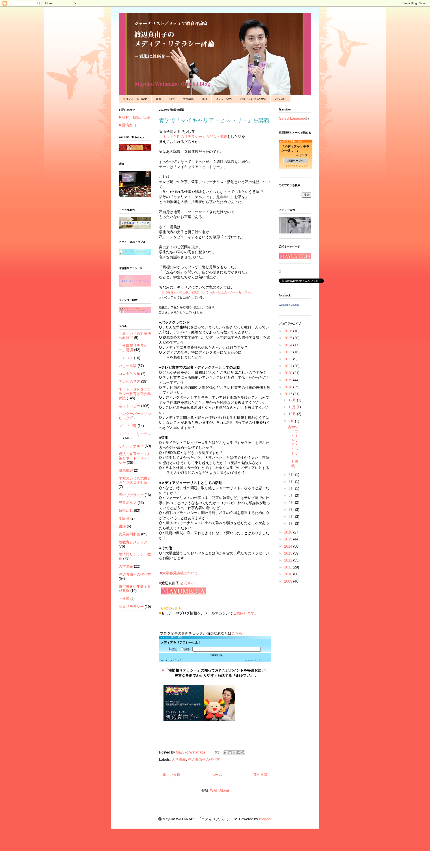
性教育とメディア (133, 542)
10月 (292, 414)
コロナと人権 (129, 374)
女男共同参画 (129, 534)
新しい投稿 (171, 775)
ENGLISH (280, 98)
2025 (288, 338)
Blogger (265, 819)
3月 (291, 510)
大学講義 (188, 99)
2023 (288, 352)
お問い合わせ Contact (253, 99)
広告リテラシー (131, 495)
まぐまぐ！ (263, 660)
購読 (174, 649)
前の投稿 (260, 775)
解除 (187, 649)
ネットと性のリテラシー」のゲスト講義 (195, 136)
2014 (288, 546)
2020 (288, 373)
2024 (288, 345)
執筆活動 (126, 510)
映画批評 (126, 470)
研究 (172, 99)
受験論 (124, 518)
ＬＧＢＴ (126, 358)
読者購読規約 (216, 655)
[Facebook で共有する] (238, 752)
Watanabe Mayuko (289, 304)
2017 (288, 394)
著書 (158, 99)
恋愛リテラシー (131, 607)
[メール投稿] (216, 752)
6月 (291, 488)
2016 (288, 532)
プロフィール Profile (135, 99)
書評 (122, 526)
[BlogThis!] (230, 752)
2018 (288, 387)
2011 (288, 567)
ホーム (216, 775)
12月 (292, 400)
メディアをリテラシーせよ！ (181, 642)
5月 (291, 495)
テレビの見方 (129, 381)
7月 (291, 482)
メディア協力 (224, 99)
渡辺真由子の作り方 (204, 759)
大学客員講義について (180, 573)
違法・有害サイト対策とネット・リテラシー (135, 458)
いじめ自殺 (128, 366)
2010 (288, 574)
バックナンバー (173, 660)
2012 (288, 560)
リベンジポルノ (131, 446)
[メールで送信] (226, 752)
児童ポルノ (128, 503)
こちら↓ (238, 633)
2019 (288, 380)
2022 (288, 359)
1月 (291, 523)
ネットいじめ (129, 406)
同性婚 (124, 598)
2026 (288, 331)
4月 (291, 502)
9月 (291, 421)
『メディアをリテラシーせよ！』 (295, 148)
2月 (291, 516)
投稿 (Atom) (219, 790)
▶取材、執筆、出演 (134, 117)
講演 (204, 99)
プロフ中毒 (128, 426)
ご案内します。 (245, 613)
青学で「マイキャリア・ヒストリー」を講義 (214, 120)
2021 (288, 366)
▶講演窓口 (127, 125)
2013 (288, 553)
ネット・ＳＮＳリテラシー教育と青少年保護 (135, 393)
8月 (291, 475)
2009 (288, 581)
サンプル (304, 155)
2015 (288, 539)
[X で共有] (234, 752)
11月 (292, 407)
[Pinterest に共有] (243, 752)
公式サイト (189, 583)
